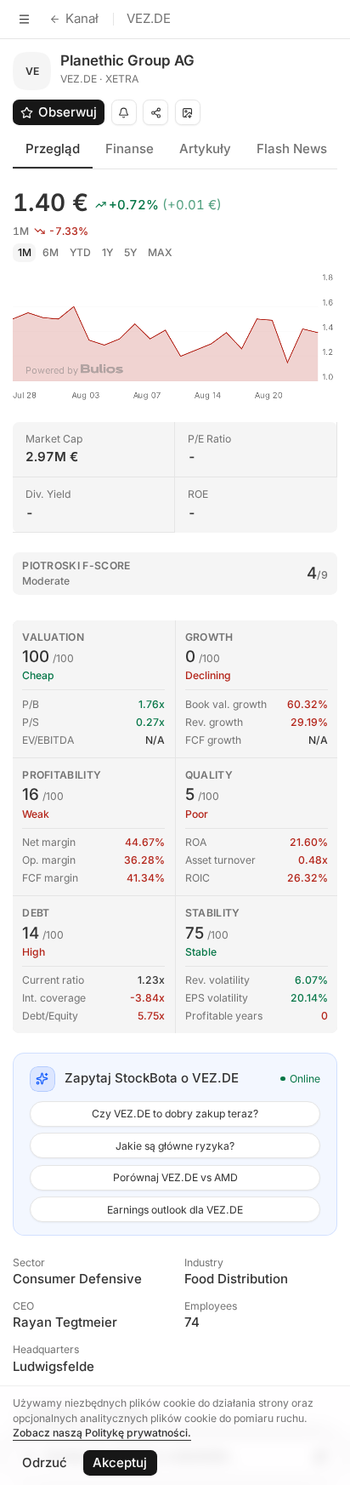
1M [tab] (24, 252)
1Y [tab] (107, 252)
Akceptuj (120, 1462)
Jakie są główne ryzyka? (175, 1145)
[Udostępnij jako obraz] (187, 112)
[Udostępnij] (155, 112)
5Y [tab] (130, 252)
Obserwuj (67, 112)
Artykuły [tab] (205, 148)
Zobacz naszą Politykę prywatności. (102, 1432)
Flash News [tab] (292, 148)
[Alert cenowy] (124, 112)
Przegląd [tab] (52, 148)
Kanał (82, 18)
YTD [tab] (80, 252)
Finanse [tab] (129, 148)
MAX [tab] (160, 252)
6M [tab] (50, 252)
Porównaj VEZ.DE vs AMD (175, 1177)
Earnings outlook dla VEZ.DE (175, 1209)
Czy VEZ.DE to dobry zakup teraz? (175, 1113)
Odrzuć (44, 1462)
